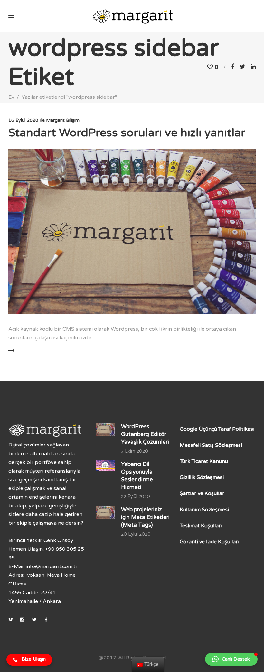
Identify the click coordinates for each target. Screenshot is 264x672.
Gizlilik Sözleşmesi (202, 477)
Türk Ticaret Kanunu (204, 461)
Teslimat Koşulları (201, 525)
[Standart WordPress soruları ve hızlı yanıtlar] (132, 231)
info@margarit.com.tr (51, 566)
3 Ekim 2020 (134, 451)
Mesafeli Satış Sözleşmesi (211, 445)
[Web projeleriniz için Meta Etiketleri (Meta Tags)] (105, 512)
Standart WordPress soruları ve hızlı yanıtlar (126, 133)
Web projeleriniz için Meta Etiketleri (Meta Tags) (145, 517)
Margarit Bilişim (63, 120)
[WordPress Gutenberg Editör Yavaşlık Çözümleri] (105, 429)
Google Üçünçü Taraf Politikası (217, 429)
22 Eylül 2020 (135, 496)
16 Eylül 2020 (23, 120)
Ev (11, 97)
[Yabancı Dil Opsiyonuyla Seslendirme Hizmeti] (105, 465)
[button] (29, 660)
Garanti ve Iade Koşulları (209, 542)
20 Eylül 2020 (136, 534)
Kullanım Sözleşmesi (204, 509)
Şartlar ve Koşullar (202, 493)
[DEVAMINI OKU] (30, 350)
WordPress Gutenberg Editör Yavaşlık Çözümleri (145, 434)
